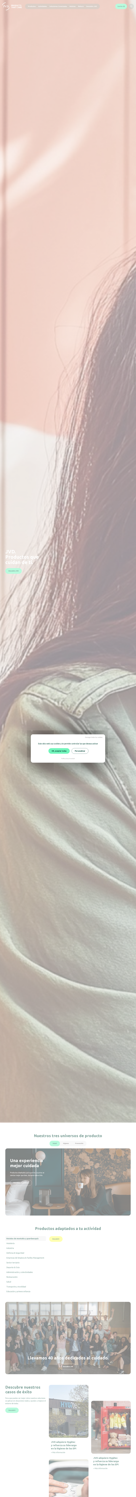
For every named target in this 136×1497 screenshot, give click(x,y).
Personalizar (80, 751)
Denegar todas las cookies (94, 737)
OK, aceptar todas (59, 751)
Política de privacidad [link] (68, 758)
